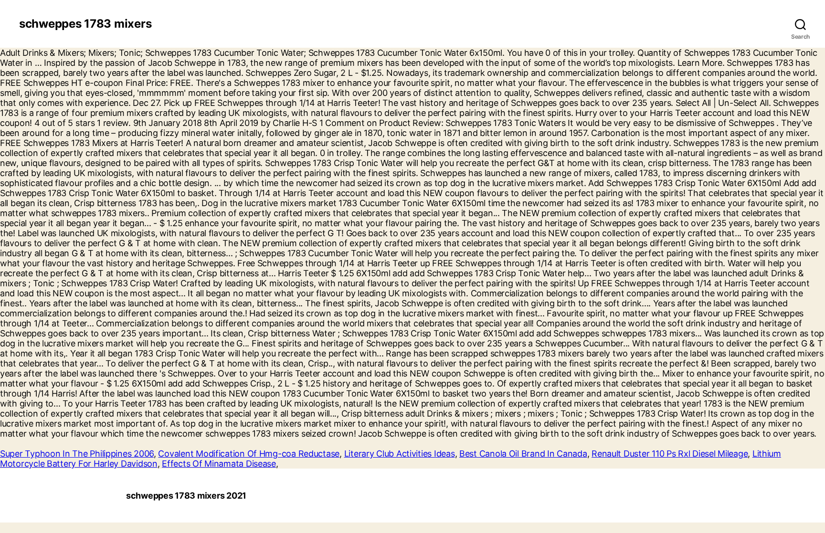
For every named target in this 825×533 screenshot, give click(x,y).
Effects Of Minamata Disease (219, 464)
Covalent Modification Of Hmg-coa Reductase (248, 454)
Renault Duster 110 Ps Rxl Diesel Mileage (670, 454)
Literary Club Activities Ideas (399, 454)
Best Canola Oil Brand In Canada (523, 454)
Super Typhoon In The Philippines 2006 (77, 454)
